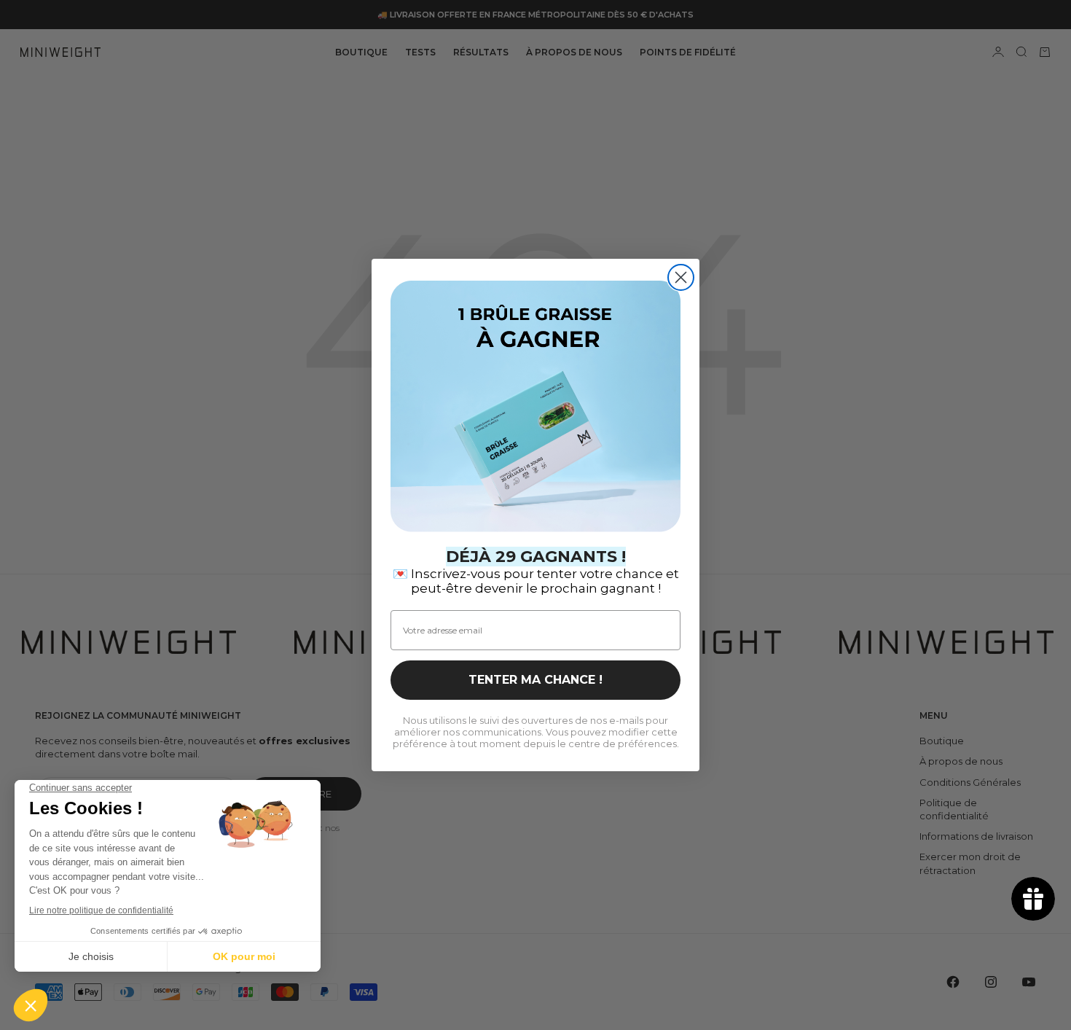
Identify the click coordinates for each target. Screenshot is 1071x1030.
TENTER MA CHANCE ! (535, 680)
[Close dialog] (681, 277)
